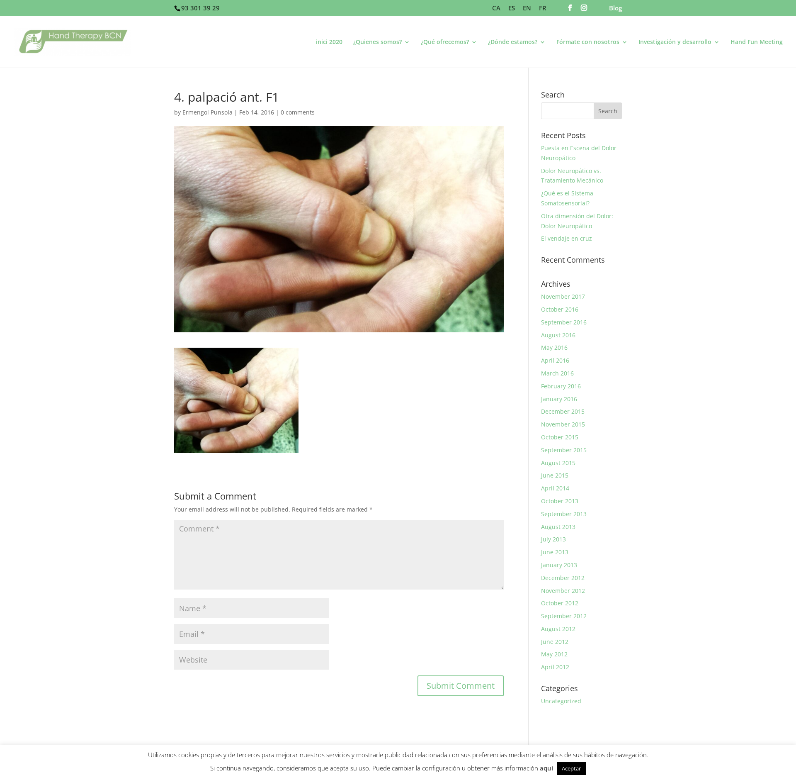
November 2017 (563, 296)
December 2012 (563, 578)
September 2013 (564, 514)
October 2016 (559, 309)
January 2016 (559, 399)
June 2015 (554, 475)
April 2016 (555, 360)
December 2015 (563, 411)
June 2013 (554, 552)
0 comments (298, 112)
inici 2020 (329, 42)
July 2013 (553, 539)
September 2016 (564, 322)
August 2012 (558, 629)
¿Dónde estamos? (512, 42)
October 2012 (559, 603)
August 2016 (558, 335)
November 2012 (563, 591)
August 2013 (558, 527)
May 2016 (554, 347)
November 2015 (563, 424)
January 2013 (559, 565)
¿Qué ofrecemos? (445, 42)
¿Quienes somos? (377, 42)
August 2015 (558, 463)
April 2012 (555, 667)
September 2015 (564, 450)
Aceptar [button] (571, 768)
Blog (615, 8)
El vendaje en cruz (566, 238)
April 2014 (555, 488)
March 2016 (557, 373)
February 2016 (561, 386)
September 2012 (564, 616)
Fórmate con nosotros (587, 42)
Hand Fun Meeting (756, 42)
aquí (546, 768)
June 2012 (554, 642)
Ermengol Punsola (207, 112)
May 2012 (554, 654)
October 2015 (559, 437)
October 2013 (559, 501)
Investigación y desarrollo (674, 42)
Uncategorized (561, 701)
